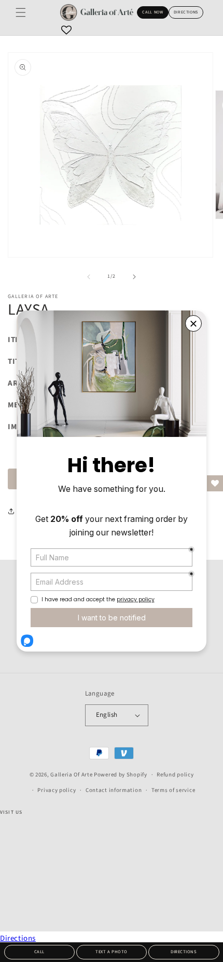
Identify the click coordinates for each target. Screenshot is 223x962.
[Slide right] (134, 276)
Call (39, 952)
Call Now (152, 12)
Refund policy (175, 775)
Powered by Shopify (120, 775)
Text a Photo (111, 952)
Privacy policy (56, 790)
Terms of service (173, 790)
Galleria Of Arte (71, 775)
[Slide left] (88, 276)
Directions (186, 12)
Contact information (114, 790)
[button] (20, 12)
